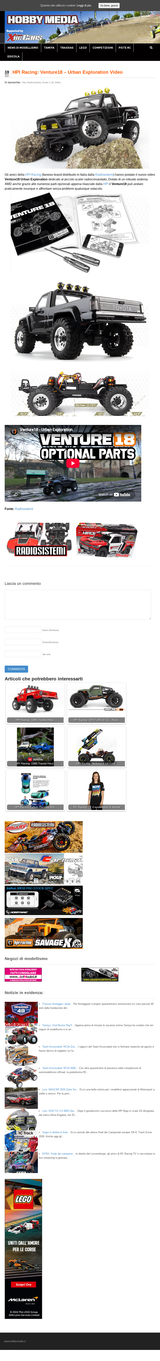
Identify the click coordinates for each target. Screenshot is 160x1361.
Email (50, 642)
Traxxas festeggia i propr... (57, 1003)
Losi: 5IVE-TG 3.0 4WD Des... (59, 1110)
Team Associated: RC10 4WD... (60, 1068)
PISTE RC (125, 47)
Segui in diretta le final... (56, 1132)
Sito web (46, 654)
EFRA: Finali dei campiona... (58, 1153)
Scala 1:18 (47, 82)
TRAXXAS (67, 47)
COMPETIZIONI (102, 47)
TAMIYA (49, 47)
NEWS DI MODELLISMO (23, 47)
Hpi (24, 82)
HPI (105, 184)
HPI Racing (33, 174)
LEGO (83, 47)
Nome (50, 630)
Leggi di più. (84, 5)
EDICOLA (13, 56)
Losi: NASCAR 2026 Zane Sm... (60, 1089)
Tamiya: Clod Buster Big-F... (58, 1025)
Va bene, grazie (109, 5)
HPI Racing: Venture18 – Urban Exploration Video (67, 72)
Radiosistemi (34, 82)
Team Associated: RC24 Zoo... (59, 1046)
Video (58, 82)
